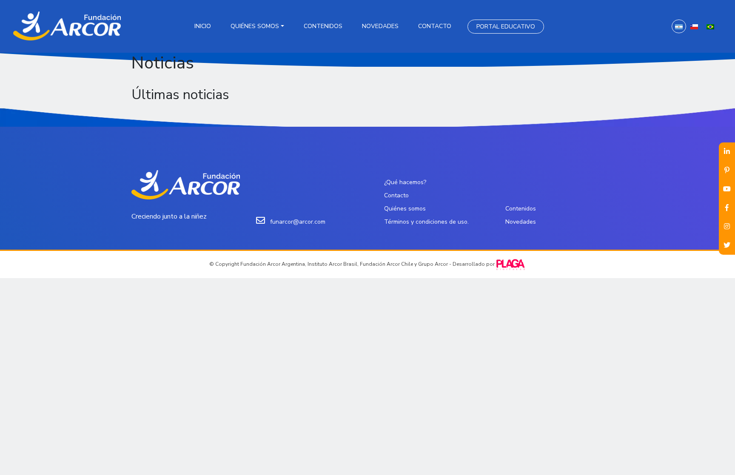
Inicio (202, 26)
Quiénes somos (255, 26)
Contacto (434, 26)
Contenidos (323, 26)
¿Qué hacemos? (405, 182)
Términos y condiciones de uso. (426, 222)
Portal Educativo (505, 27)
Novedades (380, 26)
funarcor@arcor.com (297, 222)
